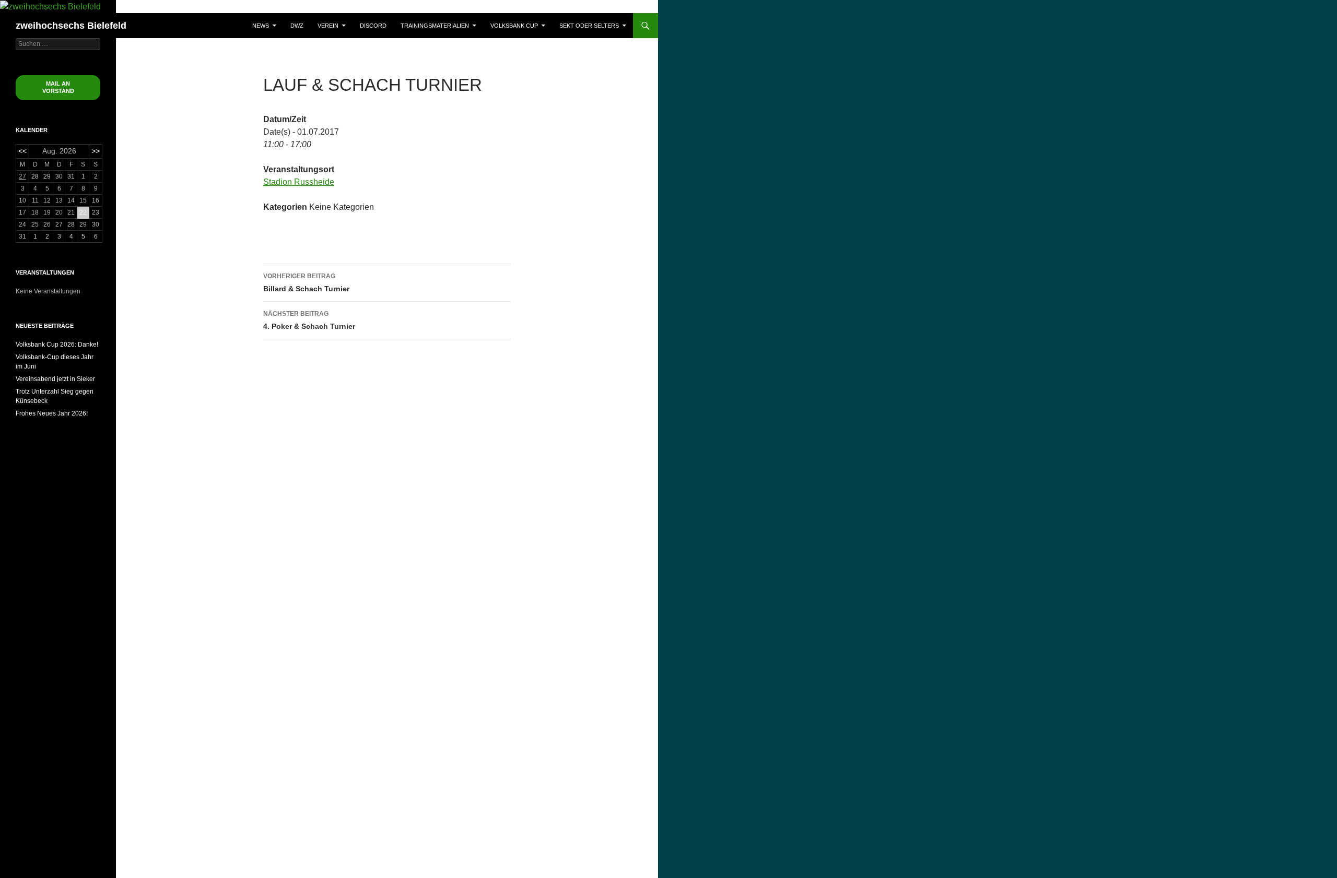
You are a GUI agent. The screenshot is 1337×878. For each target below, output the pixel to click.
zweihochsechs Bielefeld (71, 25)
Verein (328, 25)
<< (22, 151)
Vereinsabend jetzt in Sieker (55, 379)
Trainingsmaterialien (435, 25)
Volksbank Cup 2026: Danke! (57, 344)
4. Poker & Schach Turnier (309, 320)
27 (22, 176)
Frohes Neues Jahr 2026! (52, 413)
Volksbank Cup (514, 25)
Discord (373, 25)
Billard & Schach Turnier (306, 282)
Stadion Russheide (298, 181)
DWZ (296, 25)
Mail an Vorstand (58, 87)
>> (95, 151)
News (260, 25)
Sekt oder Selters (589, 25)
